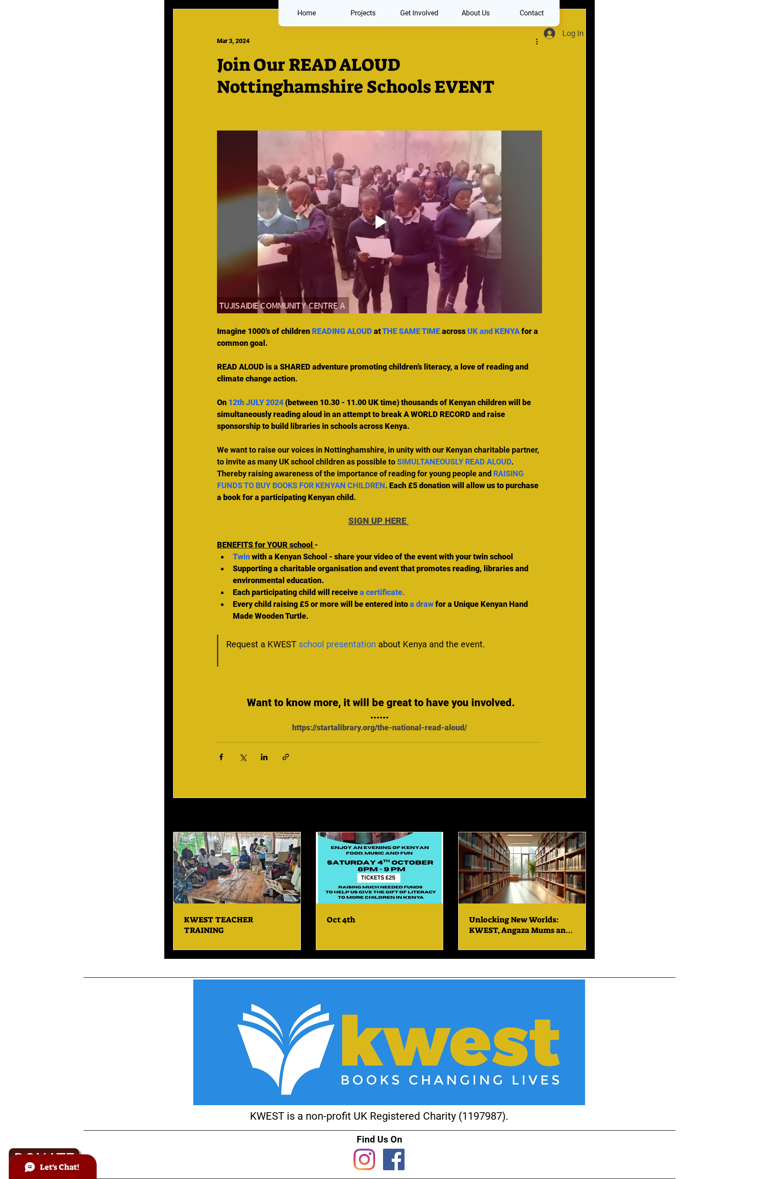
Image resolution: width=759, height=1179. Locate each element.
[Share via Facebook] (221, 757)
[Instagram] (364, 1159)
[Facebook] (394, 1159)
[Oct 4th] (379, 867)
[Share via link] (286, 757)
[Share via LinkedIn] (264, 757)
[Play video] (379, 222)
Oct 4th (341, 919)
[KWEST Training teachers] (236, 867)
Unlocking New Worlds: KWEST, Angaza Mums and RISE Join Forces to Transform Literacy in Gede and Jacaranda (521, 925)
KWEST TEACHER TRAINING (218, 925)
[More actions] (536, 41)
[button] (363, 13)
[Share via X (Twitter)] (243, 757)
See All (576, 815)
